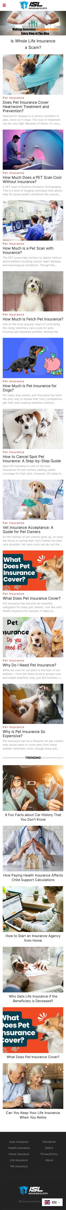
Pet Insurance (13, 97)
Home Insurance (19, 1154)
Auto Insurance (18, 1141)
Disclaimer (49, 1141)
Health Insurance (19, 1148)
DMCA (49, 1148)
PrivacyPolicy (49, 1154)
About (49, 1160)
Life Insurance (19, 1160)
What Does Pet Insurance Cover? (33, 1057)
